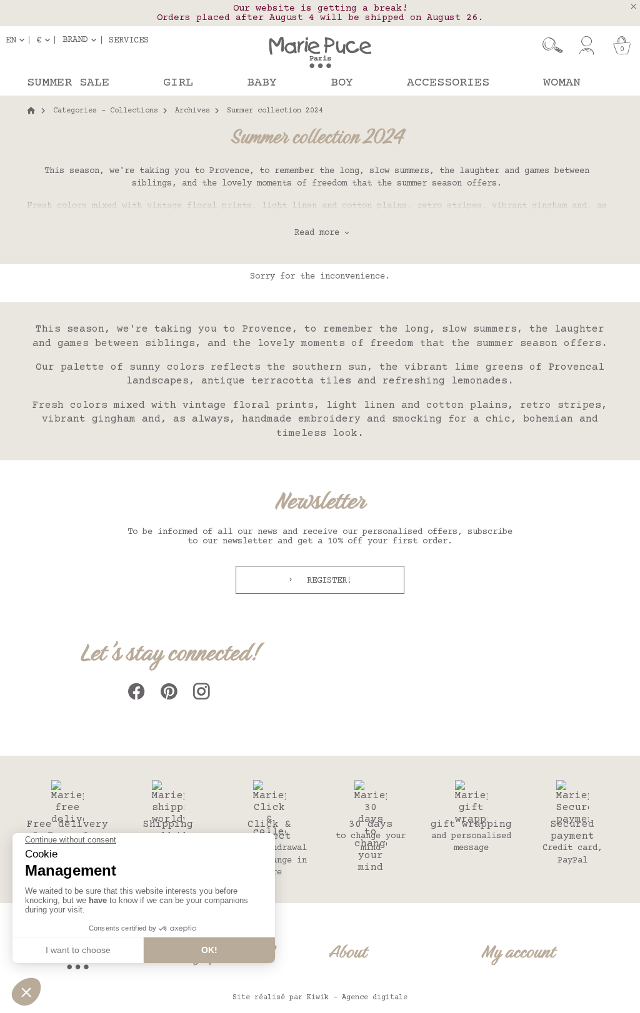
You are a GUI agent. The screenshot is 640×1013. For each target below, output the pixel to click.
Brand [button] (75, 40)
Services (129, 40)
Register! (327, 581)
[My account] (586, 45)
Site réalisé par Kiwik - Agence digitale (320, 998)
